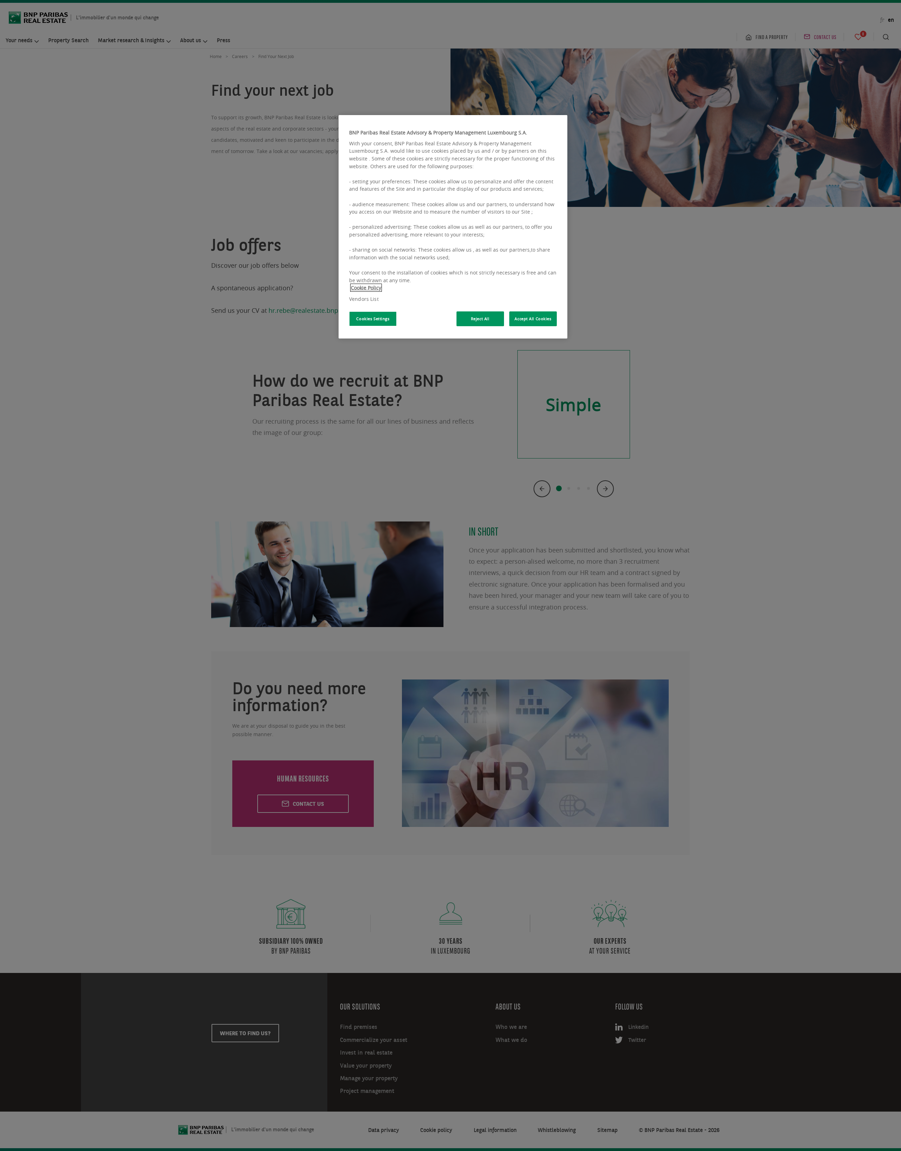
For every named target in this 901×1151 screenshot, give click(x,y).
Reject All (480, 318)
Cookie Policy (366, 287)
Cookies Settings (372, 318)
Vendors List (364, 299)
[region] (453, 227)
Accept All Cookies (533, 318)
